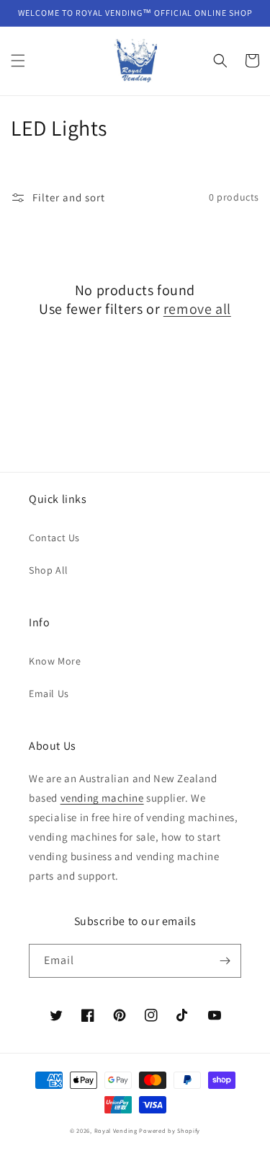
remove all (197, 308)
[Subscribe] (224, 961)
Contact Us (54, 537)
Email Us (49, 693)
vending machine (102, 798)
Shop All (48, 570)
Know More (55, 660)
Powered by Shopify (169, 1130)
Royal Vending (116, 1130)
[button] (18, 60)
